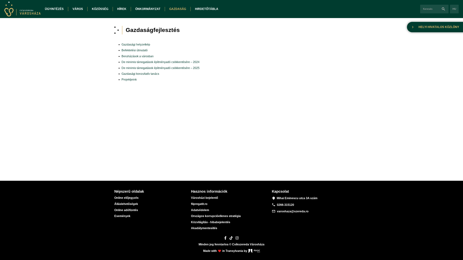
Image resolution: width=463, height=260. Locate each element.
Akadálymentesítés (204, 228)
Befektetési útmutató (135, 50)
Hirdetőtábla (206, 8)
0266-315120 (283, 205)
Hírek (121, 8)
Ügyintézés (54, 8)
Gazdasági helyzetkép (136, 44)
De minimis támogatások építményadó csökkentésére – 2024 (160, 62)
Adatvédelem (200, 210)
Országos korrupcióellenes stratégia (216, 216)
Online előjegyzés (126, 197)
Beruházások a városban (138, 56)
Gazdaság (177, 8)
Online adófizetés (126, 210)
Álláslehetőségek (126, 203)
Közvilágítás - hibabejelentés (210, 222)
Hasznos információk (209, 191)
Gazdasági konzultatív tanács (140, 73)
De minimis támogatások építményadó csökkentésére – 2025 (160, 68)
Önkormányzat (147, 8)
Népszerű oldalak (129, 191)
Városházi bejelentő (204, 197)
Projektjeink (129, 79)
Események (122, 216)
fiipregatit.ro (199, 203)
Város (78, 8)
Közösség (100, 8)
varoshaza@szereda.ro (290, 211)
